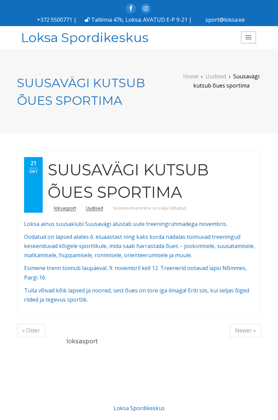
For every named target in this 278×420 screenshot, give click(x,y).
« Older (31, 330)
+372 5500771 (54, 19)
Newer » (245, 330)
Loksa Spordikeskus (84, 37)
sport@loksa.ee (225, 19)
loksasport (65, 208)
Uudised (94, 208)
